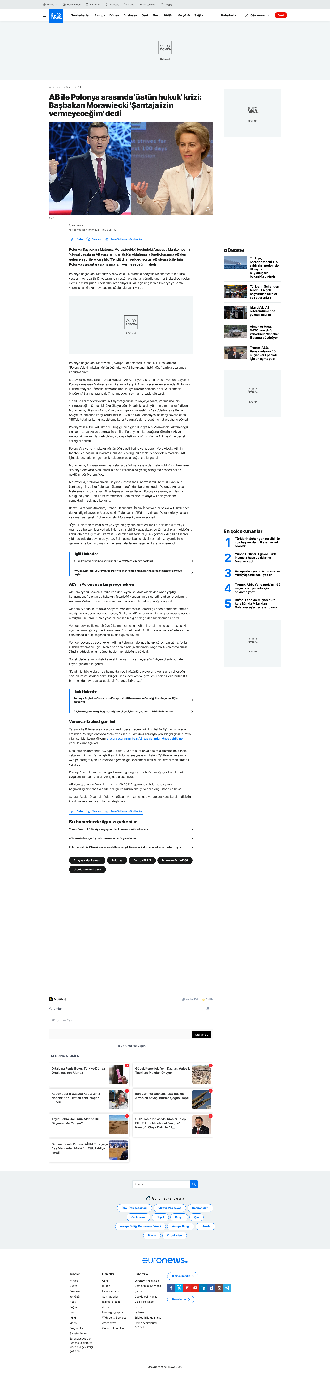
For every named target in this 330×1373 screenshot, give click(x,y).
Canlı (281, 15)
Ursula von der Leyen (87, 869)
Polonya (81, 87)
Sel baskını (138, 1217)
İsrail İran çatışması (134, 1207)
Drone (152, 1235)
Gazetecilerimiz (79, 1333)
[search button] (162, 5)
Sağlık (198, 15)
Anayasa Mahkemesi (87, 860)
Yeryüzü (184, 15)
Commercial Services (148, 1285)
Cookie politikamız (146, 1296)
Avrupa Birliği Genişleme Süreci (140, 1226)
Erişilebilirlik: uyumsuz (148, 1317)
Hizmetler (108, 1274)
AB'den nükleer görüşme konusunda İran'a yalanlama (102, 838)
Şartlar (139, 1291)
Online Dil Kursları (113, 1328)
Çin (196, 1217)
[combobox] (181, 5)
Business (130, 15)
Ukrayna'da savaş (169, 1207)
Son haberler (80, 15)
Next (156, 15)
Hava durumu (110, 1291)
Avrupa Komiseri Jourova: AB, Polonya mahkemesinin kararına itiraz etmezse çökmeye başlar (128, 572)
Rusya (179, 1217)
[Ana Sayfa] (50, 87)
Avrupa (99, 15)
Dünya (114, 15)
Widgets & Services (114, 1317)
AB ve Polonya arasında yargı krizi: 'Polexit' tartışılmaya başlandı (113, 560)
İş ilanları (140, 1312)
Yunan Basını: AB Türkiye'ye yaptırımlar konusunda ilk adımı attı (108, 829)
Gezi (145, 15)
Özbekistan (174, 1235)
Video (73, 1322)
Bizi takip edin (111, 1301)
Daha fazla (141, 1274)
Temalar (75, 1274)
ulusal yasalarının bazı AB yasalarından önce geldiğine (145, 738)
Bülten (106, 1285)
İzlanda (205, 1226)
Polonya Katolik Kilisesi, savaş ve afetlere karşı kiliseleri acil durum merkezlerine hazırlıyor (125, 847)
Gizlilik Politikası (144, 1301)
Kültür (168, 15)
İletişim (139, 1307)
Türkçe (50, 4)
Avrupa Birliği (142, 860)
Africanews (109, 1322)
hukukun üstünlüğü (175, 860)
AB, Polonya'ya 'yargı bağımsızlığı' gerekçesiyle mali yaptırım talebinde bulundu (123, 711)
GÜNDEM (234, 250)
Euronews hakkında (147, 1280)
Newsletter (179, 1299)
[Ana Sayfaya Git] (56, 16)
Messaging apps (112, 1312)
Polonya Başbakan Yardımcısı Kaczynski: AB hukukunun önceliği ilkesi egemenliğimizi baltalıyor (127, 700)
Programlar (76, 1328)
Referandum (200, 1207)
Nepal (160, 1217)
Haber (58, 87)
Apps (105, 1307)
